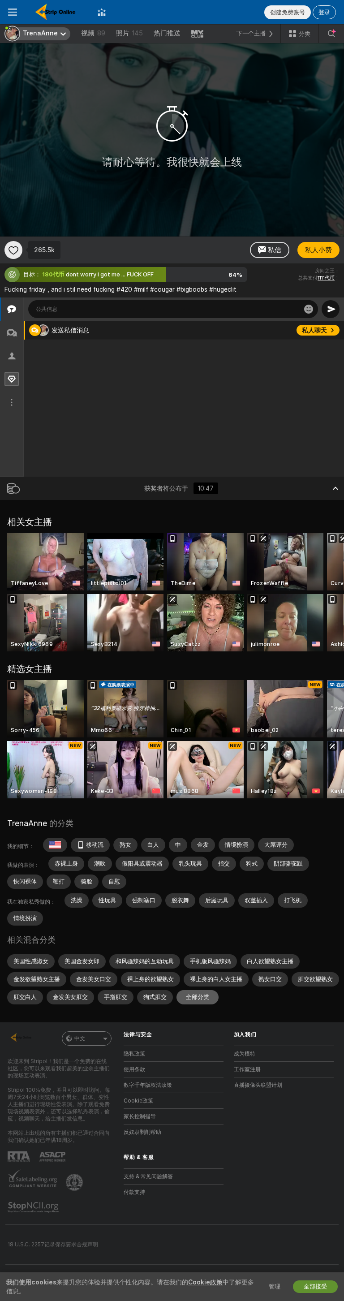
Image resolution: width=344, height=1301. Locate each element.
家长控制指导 (140, 1116)
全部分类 (197, 997)
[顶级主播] (102, 12)
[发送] (331, 309)
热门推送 (167, 33)
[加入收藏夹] (13, 250)
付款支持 (134, 1192)
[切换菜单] (12, 12)
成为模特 (244, 1054)
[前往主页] (57, 12)
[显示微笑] (308, 309)
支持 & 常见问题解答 (148, 1176)
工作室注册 (247, 1069)
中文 (79, 1038)
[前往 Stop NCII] (34, 1207)
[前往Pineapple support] (75, 1182)
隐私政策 (134, 1054)
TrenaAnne (27, 823)
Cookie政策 (138, 1101)
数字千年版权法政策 (148, 1085)
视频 (93, 33)
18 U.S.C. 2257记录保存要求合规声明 (53, 1244)
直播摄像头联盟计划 (258, 1085)
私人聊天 (314, 330)
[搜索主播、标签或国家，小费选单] (331, 33)
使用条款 (134, 1069)
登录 (324, 12)
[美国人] (55, 845)
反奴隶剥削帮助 (142, 1132)
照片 (129, 33)
